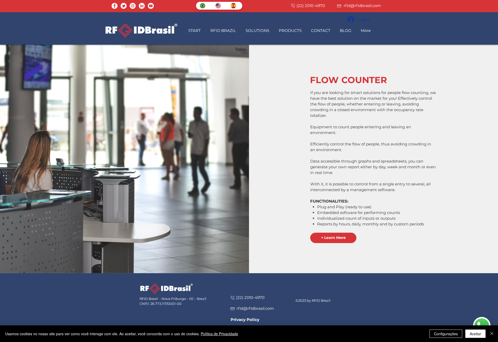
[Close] (492, 334)
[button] (224, 31)
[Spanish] (234, 6)
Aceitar (475, 333)
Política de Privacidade (219, 333)
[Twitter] (124, 6)
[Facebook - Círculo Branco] (114, 6)
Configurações (446, 333)
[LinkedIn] (142, 6)
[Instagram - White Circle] (133, 6)
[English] (219, 6)
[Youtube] (151, 6)
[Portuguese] (203, 6)
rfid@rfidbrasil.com (362, 5)
